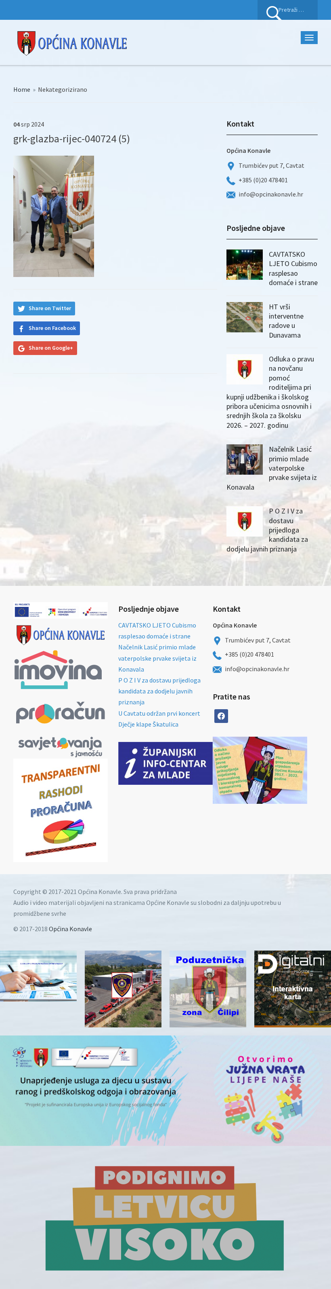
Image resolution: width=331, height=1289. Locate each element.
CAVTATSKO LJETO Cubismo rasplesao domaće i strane (293, 268)
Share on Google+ (51, 347)
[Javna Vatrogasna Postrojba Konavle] (123, 989)
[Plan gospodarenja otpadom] (283, 770)
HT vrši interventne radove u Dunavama (286, 321)
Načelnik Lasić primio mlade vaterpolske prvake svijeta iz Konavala (271, 468)
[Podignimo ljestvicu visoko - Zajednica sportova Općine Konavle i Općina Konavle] (165, 1217)
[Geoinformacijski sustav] (292, 989)
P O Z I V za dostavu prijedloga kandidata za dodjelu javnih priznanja (159, 691)
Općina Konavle (70, 929)
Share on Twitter (50, 308)
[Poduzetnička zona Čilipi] (208, 989)
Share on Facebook (52, 328)
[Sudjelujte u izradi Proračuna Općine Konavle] (38, 976)
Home (21, 89)
